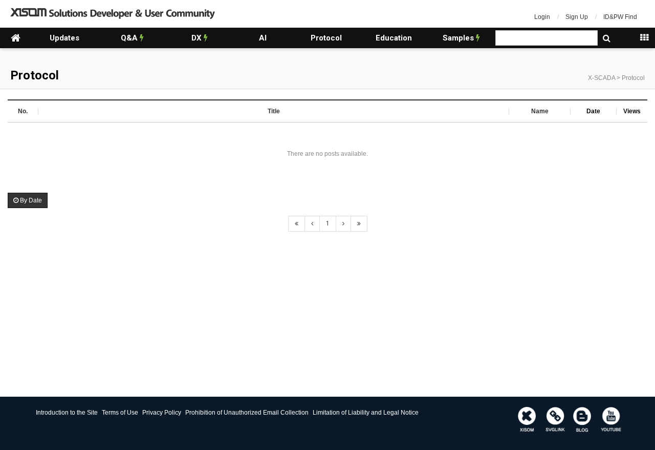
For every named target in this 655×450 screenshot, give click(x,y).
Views (632, 111)
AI (263, 38)
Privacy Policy (161, 412)
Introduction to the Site (67, 412)
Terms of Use (120, 412)
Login (542, 17)
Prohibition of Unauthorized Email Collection (247, 412)
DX (197, 38)
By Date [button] (30, 200)
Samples (459, 38)
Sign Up (576, 17)
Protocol (326, 38)
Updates (64, 38)
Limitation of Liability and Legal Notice (366, 412)
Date (593, 111)
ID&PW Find (620, 17)
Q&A (130, 38)
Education (394, 38)
